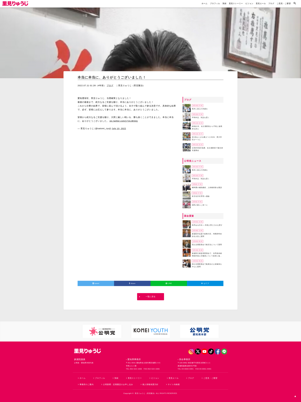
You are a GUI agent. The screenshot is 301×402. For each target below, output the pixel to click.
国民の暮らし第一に (200, 205)
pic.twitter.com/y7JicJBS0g (124, 121)
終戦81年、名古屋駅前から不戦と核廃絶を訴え (207, 127)
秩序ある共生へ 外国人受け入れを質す (207, 225)
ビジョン (249, 3)
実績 (224, 3)
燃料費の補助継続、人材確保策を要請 (207, 187)
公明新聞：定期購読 (118, 384)
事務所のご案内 (87, 384)
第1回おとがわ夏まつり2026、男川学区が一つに (207, 138)
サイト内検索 (174, 384)
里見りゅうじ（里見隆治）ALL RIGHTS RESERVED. (156, 393)
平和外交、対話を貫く (201, 117)
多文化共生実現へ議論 (201, 196)
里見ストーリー (236, 3)
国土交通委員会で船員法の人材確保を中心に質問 (207, 265)
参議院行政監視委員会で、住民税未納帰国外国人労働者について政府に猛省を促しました (207, 255)
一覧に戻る (151, 297)
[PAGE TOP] (295, 396)
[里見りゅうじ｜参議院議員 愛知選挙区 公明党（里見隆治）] (15, 5)
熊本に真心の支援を (200, 109)
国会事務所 (184, 359)
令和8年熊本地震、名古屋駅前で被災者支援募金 (207, 149)
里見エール (261, 3)
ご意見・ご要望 (284, 3)
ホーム (205, 3)
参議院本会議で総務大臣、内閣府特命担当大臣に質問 (207, 235)
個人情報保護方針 (150, 384)
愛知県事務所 (134, 359)
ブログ (271, 3)
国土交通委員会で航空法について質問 (207, 245)
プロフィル (215, 3)
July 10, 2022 (119, 128)
